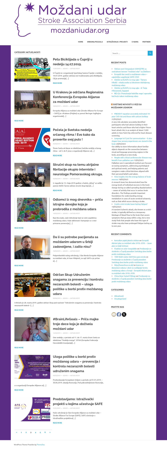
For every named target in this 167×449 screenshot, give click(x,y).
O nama (135, 42)
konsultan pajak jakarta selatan (126, 240)
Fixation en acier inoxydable (125, 248)
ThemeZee (41, 445)
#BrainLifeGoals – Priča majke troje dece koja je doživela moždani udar (76, 324)
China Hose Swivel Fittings (125, 276)
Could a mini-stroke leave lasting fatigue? (130, 204)
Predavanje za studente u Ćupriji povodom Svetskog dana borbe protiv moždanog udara (132, 251)
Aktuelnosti (75, 68)
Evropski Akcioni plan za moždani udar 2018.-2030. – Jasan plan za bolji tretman (132, 243)
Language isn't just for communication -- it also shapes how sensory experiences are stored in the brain (132, 141)
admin (65, 68)
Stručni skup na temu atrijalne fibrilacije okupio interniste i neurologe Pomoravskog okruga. (78, 169)
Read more (57, 83)
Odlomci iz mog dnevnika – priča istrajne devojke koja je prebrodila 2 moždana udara (78, 204)
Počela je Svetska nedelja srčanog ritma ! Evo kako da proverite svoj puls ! (74, 134)
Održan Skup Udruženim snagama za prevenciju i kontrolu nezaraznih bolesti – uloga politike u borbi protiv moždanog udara (78, 284)
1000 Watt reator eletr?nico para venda (130, 257)
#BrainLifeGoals (95, 42)
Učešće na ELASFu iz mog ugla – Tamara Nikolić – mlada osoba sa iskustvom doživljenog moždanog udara (131, 82)
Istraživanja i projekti (117, 42)
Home (80, 42)
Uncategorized (120, 298)
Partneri (146, 42)
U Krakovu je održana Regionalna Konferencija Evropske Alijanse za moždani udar (78, 97)
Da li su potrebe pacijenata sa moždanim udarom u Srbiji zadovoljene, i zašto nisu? (75, 242)
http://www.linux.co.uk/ (123, 265)
